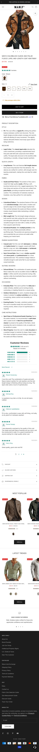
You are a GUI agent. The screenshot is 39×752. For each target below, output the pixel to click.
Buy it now (19, 112)
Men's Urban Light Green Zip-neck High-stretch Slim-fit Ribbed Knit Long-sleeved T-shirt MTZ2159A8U (13, 584)
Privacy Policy (6, 670)
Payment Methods (7, 677)
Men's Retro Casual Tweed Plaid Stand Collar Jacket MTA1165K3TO (13, 524)
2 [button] (18, 454)
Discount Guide (6, 698)
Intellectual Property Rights (10, 648)
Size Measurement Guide (9, 695)
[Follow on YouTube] (18, 733)
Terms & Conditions (8, 673)
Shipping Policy (6, 667)
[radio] (4, 78)
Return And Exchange (8, 664)
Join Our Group (6, 645)
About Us (5, 639)
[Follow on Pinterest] (13, 733)
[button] (6, 70)
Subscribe (8, 726)
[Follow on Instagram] (8, 733)
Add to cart (19, 107)
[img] (6, 372)
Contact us (5, 689)
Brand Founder (6, 642)
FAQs (3, 686)
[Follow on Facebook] (3, 733)
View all (19, 542)
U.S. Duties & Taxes (8, 651)
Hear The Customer (8, 655)
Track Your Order (7, 702)
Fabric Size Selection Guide (10, 692)
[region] (19, 617)
